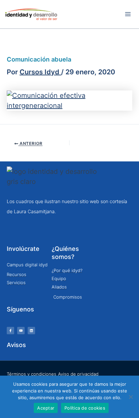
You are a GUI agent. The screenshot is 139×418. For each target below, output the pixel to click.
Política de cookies (84, 408)
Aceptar (45, 408)
